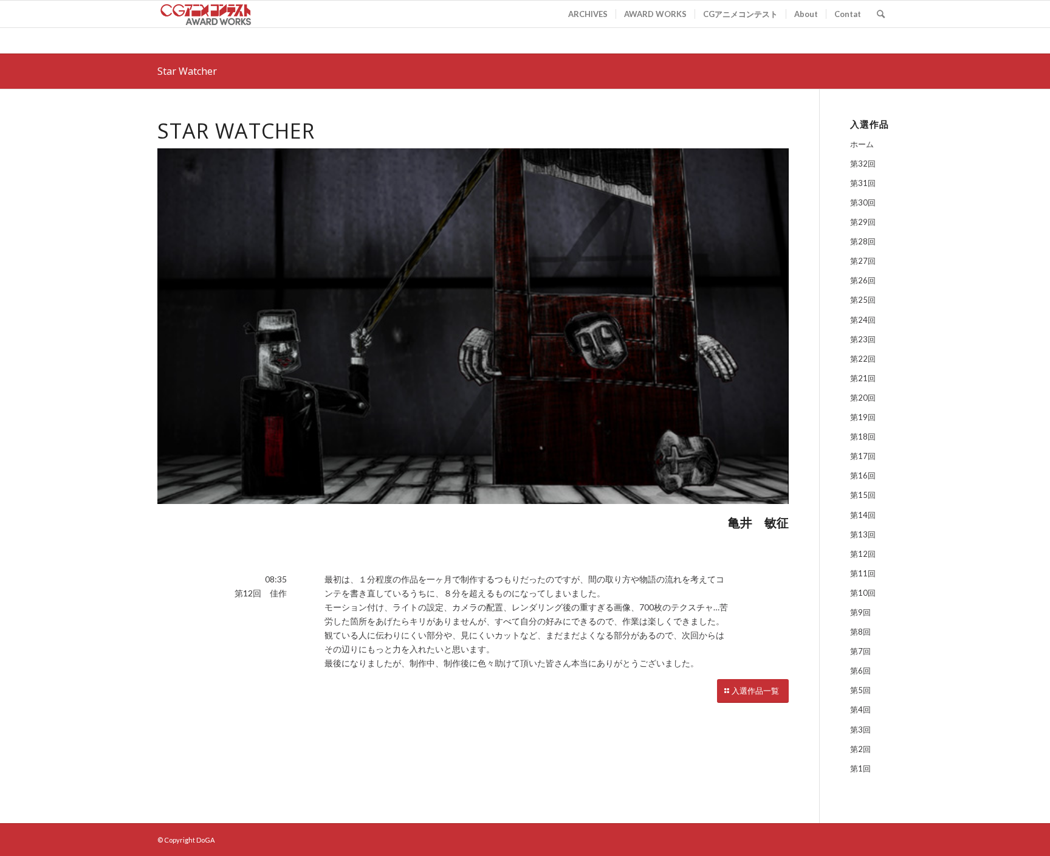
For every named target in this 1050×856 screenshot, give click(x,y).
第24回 (863, 320)
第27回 (863, 261)
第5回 (860, 690)
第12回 (863, 554)
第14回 (863, 515)
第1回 (860, 768)
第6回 (860, 670)
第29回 (863, 222)
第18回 (863, 436)
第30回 (863, 202)
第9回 (860, 612)
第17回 (863, 456)
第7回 (860, 651)
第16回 (863, 475)
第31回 (863, 183)
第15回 (863, 495)
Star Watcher (187, 71)
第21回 (863, 378)
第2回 (860, 749)
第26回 (863, 280)
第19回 (863, 417)
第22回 (863, 359)
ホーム (862, 144)
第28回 (863, 241)
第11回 (863, 573)
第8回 (860, 632)
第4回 (860, 709)
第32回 (863, 163)
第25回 (863, 300)
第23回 (863, 339)
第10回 (863, 593)
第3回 (860, 729)
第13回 (863, 534)
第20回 (863, 397)
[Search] (881, 14)
